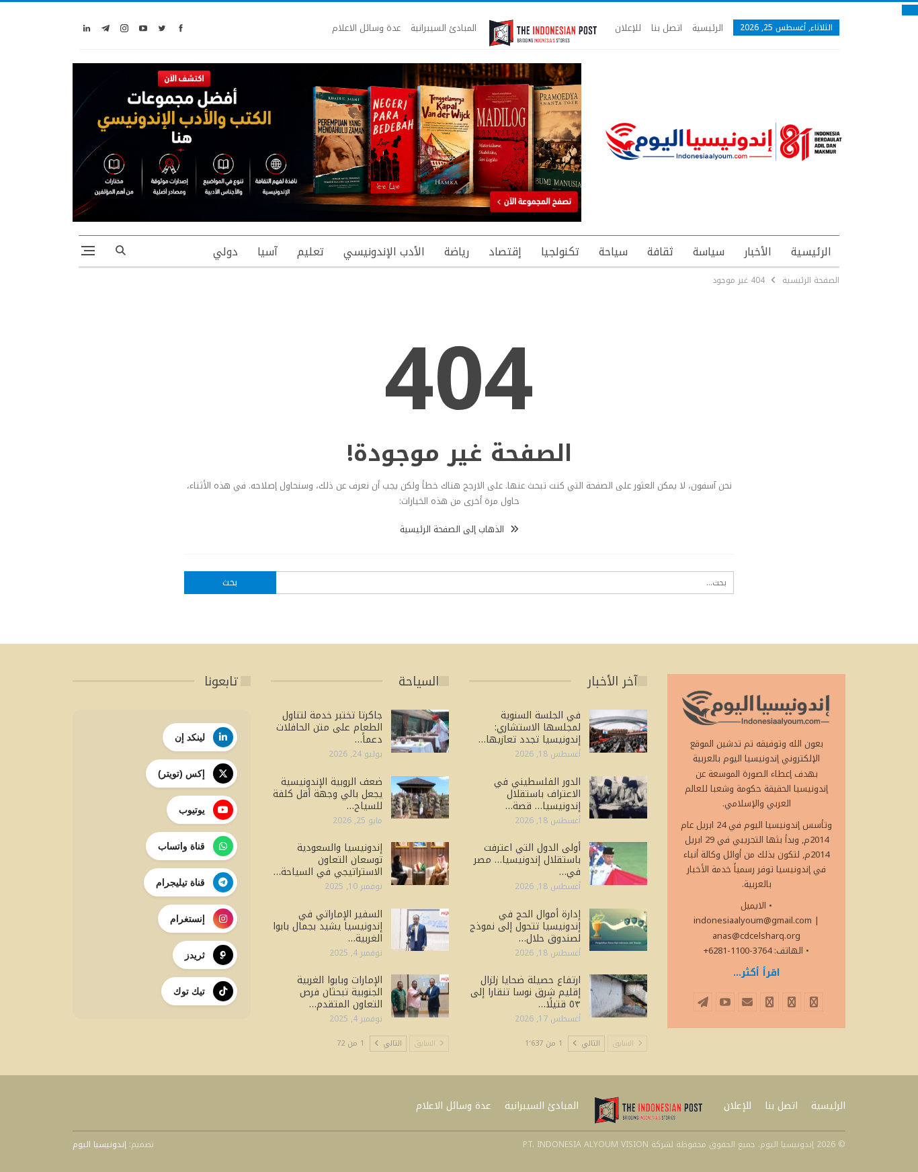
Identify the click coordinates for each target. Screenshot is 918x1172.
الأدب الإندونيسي (384, 251)
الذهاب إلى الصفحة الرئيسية (453, 529)
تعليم (310, 251)
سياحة (613, 251)
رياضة (456, 251)
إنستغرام (187, 918)
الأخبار (757, 251)
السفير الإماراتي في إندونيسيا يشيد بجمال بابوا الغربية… (327, 926)
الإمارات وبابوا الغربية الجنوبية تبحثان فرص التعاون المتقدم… (339, 992)
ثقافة (660, 251)
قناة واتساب (181, 846)
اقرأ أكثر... (756, 973)
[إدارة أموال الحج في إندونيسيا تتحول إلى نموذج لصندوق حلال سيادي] (618, 930)
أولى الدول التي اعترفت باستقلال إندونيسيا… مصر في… (527, 860)
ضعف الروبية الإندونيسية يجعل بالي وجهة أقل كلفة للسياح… (327, 794)
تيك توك (189, 991)
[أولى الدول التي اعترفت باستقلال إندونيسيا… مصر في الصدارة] (618, 863)
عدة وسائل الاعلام (366, 27)
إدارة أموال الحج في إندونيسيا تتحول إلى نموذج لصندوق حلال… (525, 926)
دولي (225, 251)
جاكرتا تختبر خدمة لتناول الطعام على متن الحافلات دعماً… (329, 727)
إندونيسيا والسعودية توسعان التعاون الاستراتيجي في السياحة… (328, 860)
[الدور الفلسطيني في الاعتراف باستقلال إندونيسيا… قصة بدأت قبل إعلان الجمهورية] (618, 797)
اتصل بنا (666, 27)
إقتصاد (505, 251)
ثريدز (195, 955)
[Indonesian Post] (543, 32)
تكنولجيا (560, 251)
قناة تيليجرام (180, 882)
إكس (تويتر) (181, 773)
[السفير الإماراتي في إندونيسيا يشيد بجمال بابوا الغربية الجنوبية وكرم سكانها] (420, 930)
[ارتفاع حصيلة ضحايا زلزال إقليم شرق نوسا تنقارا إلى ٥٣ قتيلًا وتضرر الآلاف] (618, 995)
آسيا (267, 251)
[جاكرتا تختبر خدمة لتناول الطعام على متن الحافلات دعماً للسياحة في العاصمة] (420, 731)
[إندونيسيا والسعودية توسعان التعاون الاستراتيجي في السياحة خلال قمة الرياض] (420, 863)
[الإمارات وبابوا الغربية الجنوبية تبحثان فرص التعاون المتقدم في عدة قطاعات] (420, 995)
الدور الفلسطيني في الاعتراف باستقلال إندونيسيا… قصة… (537, 794)
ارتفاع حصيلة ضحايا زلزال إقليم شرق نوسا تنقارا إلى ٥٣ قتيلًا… (525, 992)
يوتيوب (192, 809)
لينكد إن (190, 737)
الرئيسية (707, 27)
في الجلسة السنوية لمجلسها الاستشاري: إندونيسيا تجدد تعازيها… (529, 727)
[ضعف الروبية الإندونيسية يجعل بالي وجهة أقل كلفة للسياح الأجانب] (420, 797)
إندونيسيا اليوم (99, 1144)
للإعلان (628, 27)
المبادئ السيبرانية (443, 27)
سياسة (708, 251)
